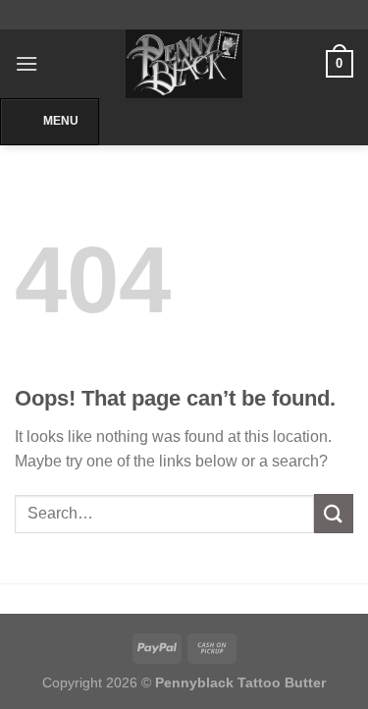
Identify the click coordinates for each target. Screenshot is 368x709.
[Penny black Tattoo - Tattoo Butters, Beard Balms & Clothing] (184, 63)
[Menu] (26, 63)
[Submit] (333, 513)
